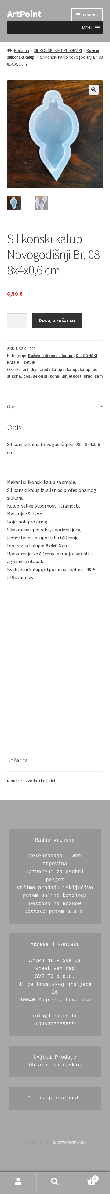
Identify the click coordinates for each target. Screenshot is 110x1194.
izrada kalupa (51, 369)
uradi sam (93, 376)
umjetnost (71, 376)
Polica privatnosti (55, 1098)
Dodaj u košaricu (57, 320)
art (25, 369)
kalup (72, 369)
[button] (87, 27)
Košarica (84, 1177)
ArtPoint (24, 14)
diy (33, 369)
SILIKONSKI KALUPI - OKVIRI (58, 50)
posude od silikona (41, 376)
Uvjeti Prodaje (55, 1057)
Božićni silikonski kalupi (51, 355)
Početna (21, 50)
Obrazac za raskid (55, 1065)
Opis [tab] (11, 406)
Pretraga (55, 1182)
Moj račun (18, 1182)
